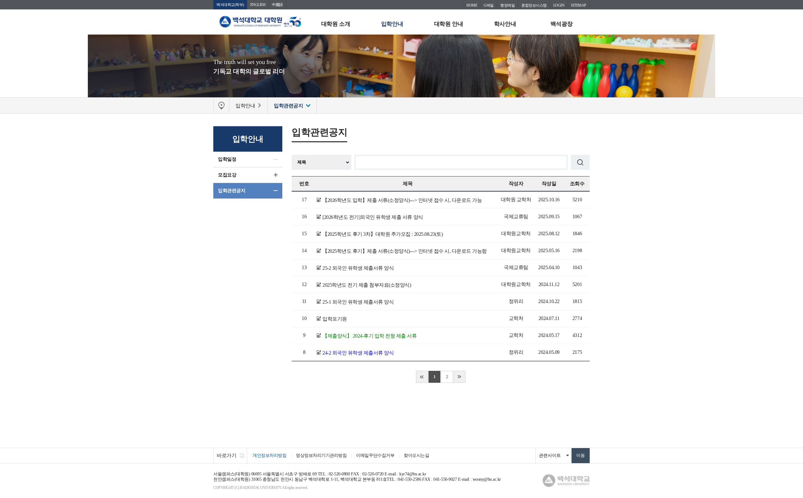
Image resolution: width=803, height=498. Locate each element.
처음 (422, 377)
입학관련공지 (231, 190)
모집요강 (227, 174)
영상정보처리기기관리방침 (321, 455)
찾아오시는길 (416, 455)
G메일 (489, 5)
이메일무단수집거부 (375, 455)
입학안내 (392, 24)
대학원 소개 (335, 24)
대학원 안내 (448, 24)
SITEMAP (578, 5)
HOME (471, 5)
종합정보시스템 (534, 5)
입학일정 (227, 159)
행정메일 (507, 5)
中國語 (277, 5)
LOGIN (559, 5)
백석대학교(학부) (230, 5)
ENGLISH (258, 5)
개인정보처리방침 (269, 455)
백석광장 (561, 24)
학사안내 (505, 24)
